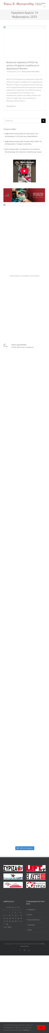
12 (21, 915)
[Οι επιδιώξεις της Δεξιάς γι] (24, 635)
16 (13, 918)
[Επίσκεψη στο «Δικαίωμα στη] (24, 487)
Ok (41, 1028)
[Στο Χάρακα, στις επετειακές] (24, 832)
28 (7, 924)
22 (10, 921)
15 (10, 918)
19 (21, 918)
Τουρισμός (31, 925)
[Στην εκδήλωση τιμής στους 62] (24, 709)
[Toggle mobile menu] (44, 6)
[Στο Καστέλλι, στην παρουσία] (24, 413)
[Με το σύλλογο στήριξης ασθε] (24, 734)
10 (15, 915)
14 (7, 918)
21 (7, 921)
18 (18, 918)
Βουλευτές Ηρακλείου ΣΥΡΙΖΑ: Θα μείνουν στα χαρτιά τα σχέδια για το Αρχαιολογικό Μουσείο (22, 65)
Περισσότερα (10, 106)
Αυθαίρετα (31, 910)
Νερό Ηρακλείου (34, 920)
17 (15, 918)
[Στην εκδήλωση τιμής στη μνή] (24, 585)
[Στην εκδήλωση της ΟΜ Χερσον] (24, 561)
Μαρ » (10, 927)
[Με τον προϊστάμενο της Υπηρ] (24, 758)
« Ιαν (5, 927)
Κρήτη (37, 71)
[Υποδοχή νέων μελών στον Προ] (24, 363)
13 (4, 918)
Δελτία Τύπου (30, 71)
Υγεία (30, 930)
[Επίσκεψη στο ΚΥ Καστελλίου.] (24, 462)
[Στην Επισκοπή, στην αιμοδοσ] (24, 610)
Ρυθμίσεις (26, 1030)
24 (15, 921)
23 (13, 921)
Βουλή (24, 71)
